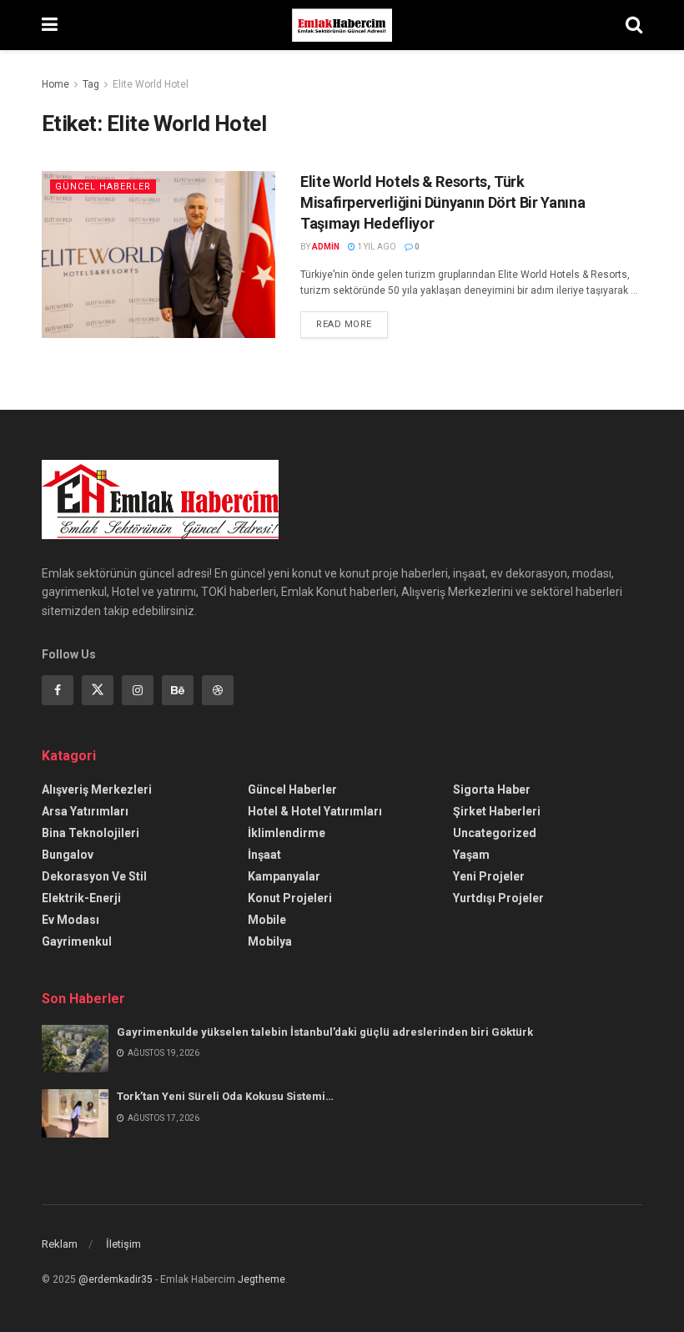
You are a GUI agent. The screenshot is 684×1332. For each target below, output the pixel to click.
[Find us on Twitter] (97, 690)
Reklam (60, 1244)
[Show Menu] (50, 25)
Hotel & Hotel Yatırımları (315, 811)
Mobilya (270, 941)
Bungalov (67, 854)
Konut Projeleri (290, 898)
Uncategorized (494, 833)
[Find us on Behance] (178, 690)
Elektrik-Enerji (81, 898)
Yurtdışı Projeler (498, 898)
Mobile (267, 919)
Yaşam (471, 854)
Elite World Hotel (151, 84)
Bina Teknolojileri (90, 833)
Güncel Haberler (103, 186)
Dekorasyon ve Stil (94, 876)
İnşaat (264, 854)
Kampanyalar (284, 876)
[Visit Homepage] (342, 25)
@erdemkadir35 (115, 1279)
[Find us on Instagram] (137, 690)
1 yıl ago (375, 246)
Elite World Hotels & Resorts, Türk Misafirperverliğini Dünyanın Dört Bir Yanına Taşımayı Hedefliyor (442, 202)
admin (325, 246)
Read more (352, 320)
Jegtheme (261, 1279)
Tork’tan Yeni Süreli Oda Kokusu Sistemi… (225, 1096)
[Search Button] (634, 25)
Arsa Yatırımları (85, 811)
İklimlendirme (286, 833)
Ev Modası (70, 919)
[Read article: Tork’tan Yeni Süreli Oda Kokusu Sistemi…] (75, 1113)
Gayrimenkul (77, 941)
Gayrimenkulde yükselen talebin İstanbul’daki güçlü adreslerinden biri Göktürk (325, 1032)
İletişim (123, 1244)
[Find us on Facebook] (57, 690)
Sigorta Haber (492, 789)
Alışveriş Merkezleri (97, 789)
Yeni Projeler (489, 876)
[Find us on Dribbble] (218, 690)
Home (55, 84)
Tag (91, 84)
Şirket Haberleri (497, 811)
